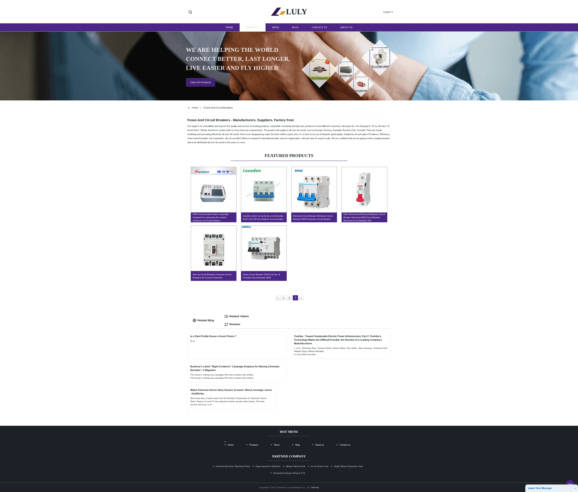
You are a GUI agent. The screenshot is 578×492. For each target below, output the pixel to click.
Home (229, 27)
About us (346, 27)
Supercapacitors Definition (267, 466)
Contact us (319, 27)
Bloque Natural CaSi (295, 466)
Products (252, 27)
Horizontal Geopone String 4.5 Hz (289, 473)
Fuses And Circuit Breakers (218, 107)
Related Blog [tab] (205, 320)
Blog (295, 27)
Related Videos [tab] (239, 316)
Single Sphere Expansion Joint (348, 466)
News (275, 27)
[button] (190, 12)
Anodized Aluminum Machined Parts (233, 466)
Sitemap (315, 487)
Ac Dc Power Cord (319, 466)
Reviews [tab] (234, 324)
